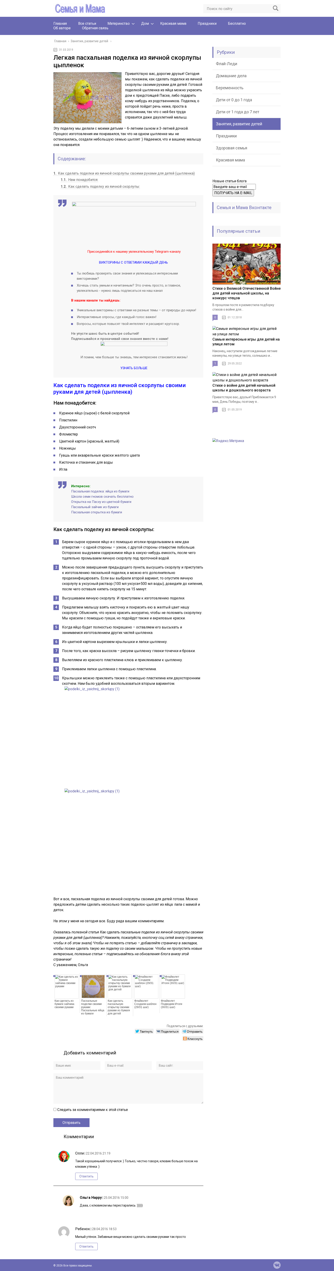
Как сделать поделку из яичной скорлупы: (100, 186)
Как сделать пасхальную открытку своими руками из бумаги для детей (119, 1007)
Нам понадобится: (79, 180)
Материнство (118, 23)
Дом (145, 23)
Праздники (207, 23)
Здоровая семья (231, 148)
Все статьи (87, 23)
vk (277, 1265)
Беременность (229, 87)
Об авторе (62, 28)
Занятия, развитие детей (239, 123)
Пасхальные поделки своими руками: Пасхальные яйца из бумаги (92, 1007)
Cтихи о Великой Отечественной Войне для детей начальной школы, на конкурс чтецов (246, 293)
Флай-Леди (226, 63)
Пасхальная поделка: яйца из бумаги (100, 491)
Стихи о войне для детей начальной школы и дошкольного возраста (243, 387)
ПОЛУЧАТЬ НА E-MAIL (233, 193)
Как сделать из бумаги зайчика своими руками (64, 1004)
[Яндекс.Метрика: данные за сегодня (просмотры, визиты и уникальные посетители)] (228, 441)
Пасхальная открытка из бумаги (96, 512)
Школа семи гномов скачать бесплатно (102, 497)
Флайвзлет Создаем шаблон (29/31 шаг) (145, 1004)
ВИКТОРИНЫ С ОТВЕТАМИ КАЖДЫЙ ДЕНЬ (133, 262)
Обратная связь (95, 28)
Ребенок (82, 1229)
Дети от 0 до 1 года (234, 99)
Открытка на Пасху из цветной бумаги (101, 502)
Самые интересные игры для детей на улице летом (246, 341)
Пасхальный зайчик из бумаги (95, 507)
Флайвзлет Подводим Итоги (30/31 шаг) (171, 1004)
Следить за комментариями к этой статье (92, 1110)
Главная (60, 23)
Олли (79, 1153)
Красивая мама (173, 23)
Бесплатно (237, 23)
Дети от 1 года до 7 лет (237, 111)
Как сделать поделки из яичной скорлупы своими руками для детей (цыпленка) (124, 173)
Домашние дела (231, 75)
